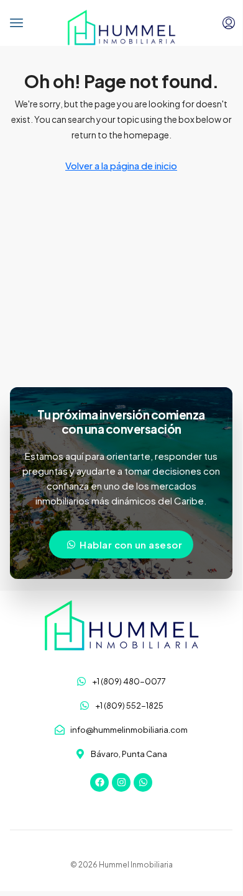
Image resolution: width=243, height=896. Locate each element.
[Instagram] (121, 782)
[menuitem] (228, 23)
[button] (16, 23)
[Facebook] (99, 782)
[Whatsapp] (143, 782)
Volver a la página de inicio (121, 165)
